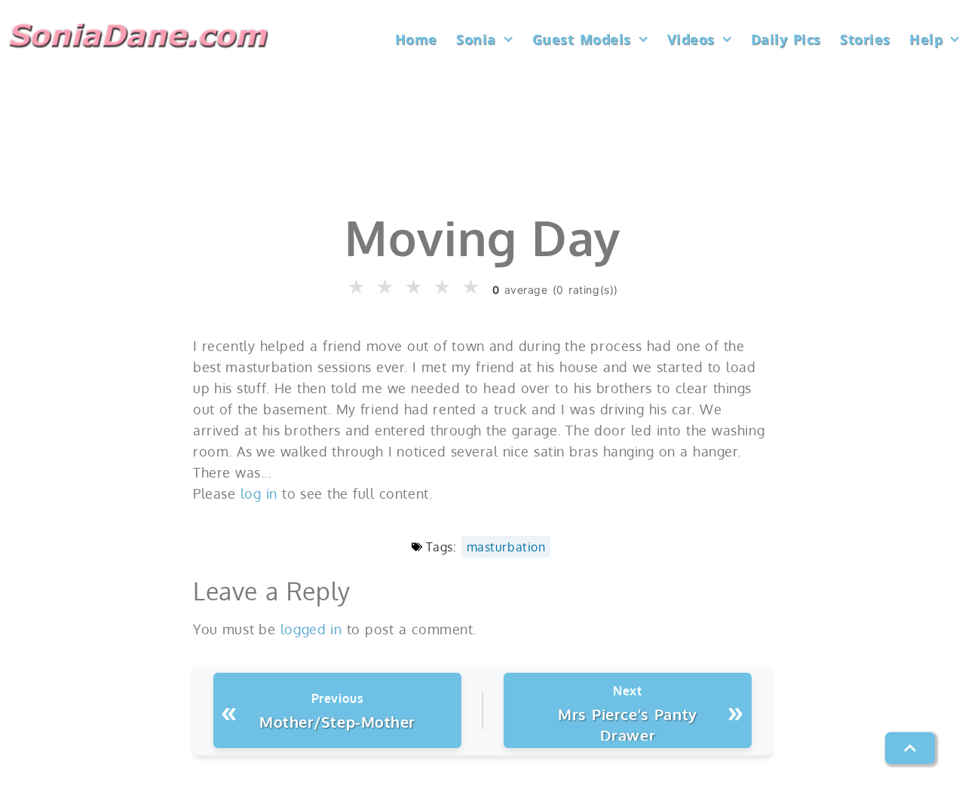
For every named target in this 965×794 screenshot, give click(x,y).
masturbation (506, 546)
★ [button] (357, 287)
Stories (865, 39)
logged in (311, 629)
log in (258, 493)
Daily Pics (786, 39)
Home (416, 39)
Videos (691, 39)
